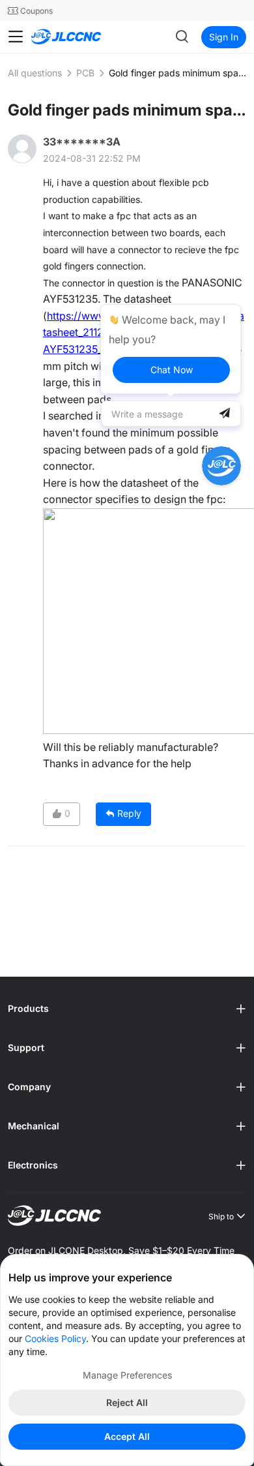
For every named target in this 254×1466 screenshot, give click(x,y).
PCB (85, 72)
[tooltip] (170, 349)
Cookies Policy (55, 1338)
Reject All (127, 1402)
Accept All (127, 1436)
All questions (35, 72)
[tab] (127, 1009)
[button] (127, 1009)
